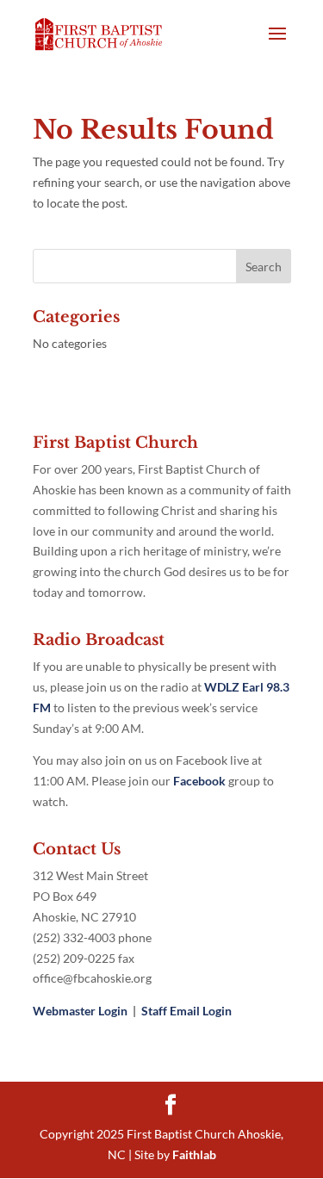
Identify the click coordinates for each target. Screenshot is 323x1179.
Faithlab (194, 1154)
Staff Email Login (186, 1010)
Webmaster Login (80, 1010)
